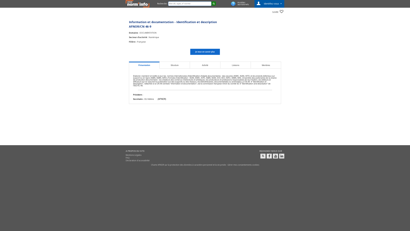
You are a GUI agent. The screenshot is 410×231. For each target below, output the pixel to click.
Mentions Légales (133, 155)
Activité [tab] (205, 65)
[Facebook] (269, 156)
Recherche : (162, 3)
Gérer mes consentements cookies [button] (243, 164)
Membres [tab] (266, 65)
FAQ (128, 157)
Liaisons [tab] (235, 65)
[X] (263, 156)
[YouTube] (275, 156)
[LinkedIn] (281, 156)
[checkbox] (281, 11)
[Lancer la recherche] (213, 3)
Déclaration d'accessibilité (138, 160)
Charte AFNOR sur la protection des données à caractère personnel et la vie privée (188, 164)
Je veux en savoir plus (205, 51)
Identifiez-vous (271, 3)
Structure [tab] (175, 65)
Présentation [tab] (144, 65)
